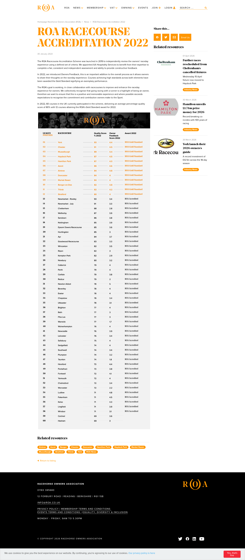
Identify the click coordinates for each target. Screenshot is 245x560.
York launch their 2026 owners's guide (194, 148)
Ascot (53, 447)
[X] (180, 539)
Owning (126, 7)
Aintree (42, 447)
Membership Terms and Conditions (86, 508)
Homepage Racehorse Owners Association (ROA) (59, 22)
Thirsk (70, 452)
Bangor (63, 447)
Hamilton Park (103, 447)
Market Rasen (137, 447)
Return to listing (47, 460)
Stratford (59, 452)
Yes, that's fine (232, 554)
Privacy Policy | (48, 508)
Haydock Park (120, 447)
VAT (112, 7)
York (80, 452)
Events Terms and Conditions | (59, 512)
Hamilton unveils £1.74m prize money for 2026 (194, 108)
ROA (67, 7)
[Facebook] (187, 539)
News (77, 7)
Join (155, 7)
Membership (95, 7)
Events (143, 7)
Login (168, 7)
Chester (74, 447)
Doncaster (87, 447)
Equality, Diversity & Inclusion (105, 512)
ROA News (91, 452)
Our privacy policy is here (141, 553)
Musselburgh (45, 452)
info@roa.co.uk (48, 502)
